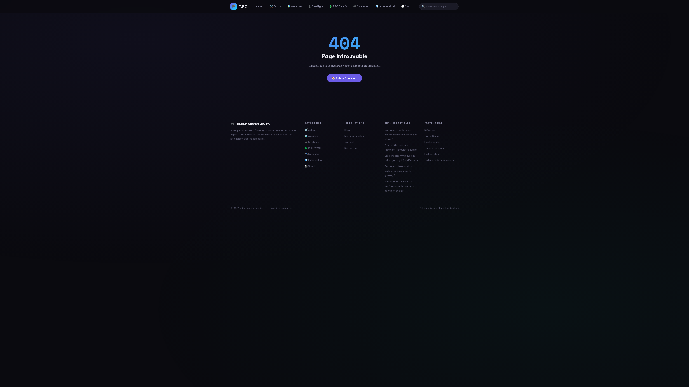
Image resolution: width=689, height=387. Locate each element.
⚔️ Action (275, 6)
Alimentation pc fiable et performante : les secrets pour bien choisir (399, 186)
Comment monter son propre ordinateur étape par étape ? (401, 134)
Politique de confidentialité (434, 207)
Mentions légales (354, 136)
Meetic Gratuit (432, 142)
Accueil (259, 6)
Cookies (454, 207)
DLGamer (429, 130)
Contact (349, 142)
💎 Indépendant (385, 6)
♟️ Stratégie (315, 6)
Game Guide (431, 136)
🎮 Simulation (361, 6)
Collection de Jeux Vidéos (439, 160)
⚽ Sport (406, 6)
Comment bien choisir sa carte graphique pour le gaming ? (399, 171)
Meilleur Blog (431, 154)
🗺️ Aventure (294, 6)
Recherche (350, 148)
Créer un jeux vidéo (435, 148)
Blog (347, 130)
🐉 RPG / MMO (338, 6)
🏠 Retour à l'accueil (344, 78)
